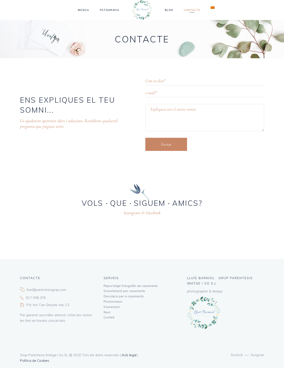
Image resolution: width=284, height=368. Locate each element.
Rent (107, 312)
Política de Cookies (34, 360)
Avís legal (129, 355)
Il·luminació (112, 307)
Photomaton (113, 302)
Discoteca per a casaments (124, 296)
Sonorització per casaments (124, 291)
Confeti (109, 317)
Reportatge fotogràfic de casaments (131, 286)
